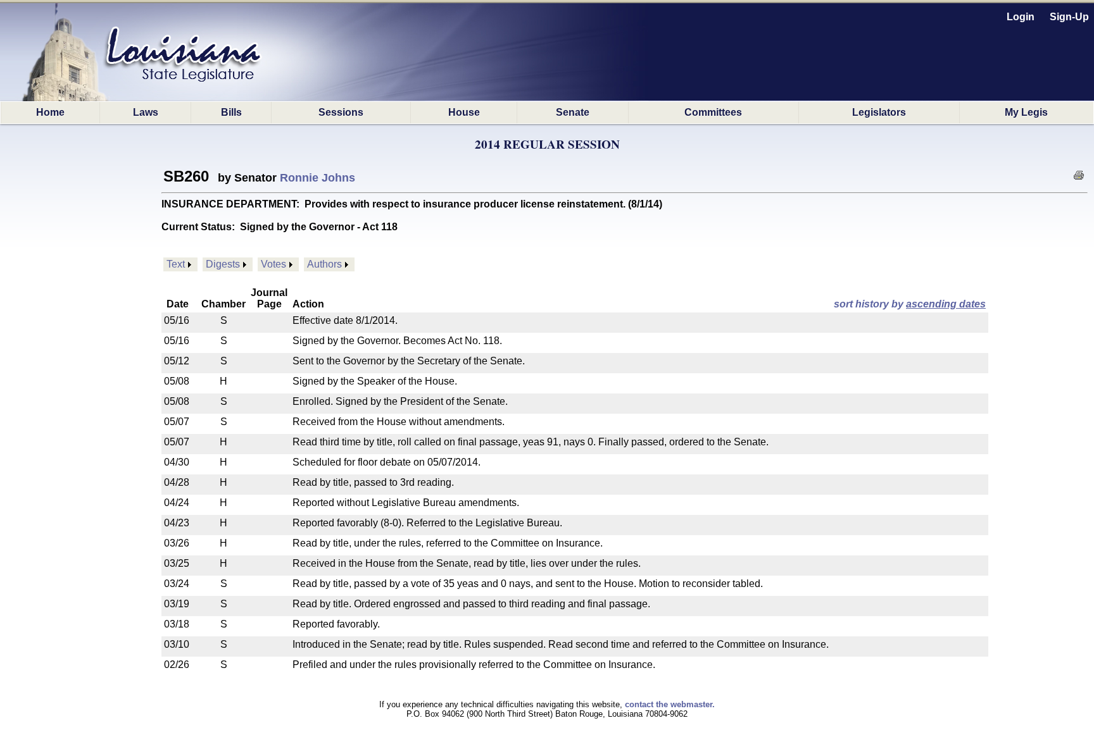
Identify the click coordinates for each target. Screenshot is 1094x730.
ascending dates (946, 304)
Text (176, 264)
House (464, 112)
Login (1020, 16)
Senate (572, 112)
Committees (713, 112)
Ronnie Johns (317, 177)
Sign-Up (1069, 16)
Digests (223, 264)
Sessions (340, 112)
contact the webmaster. (670, 704)
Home (50, 112)
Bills (231, 112)
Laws (145, 112)
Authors (324, 264)
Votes (273, 264)
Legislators (879, 112)
